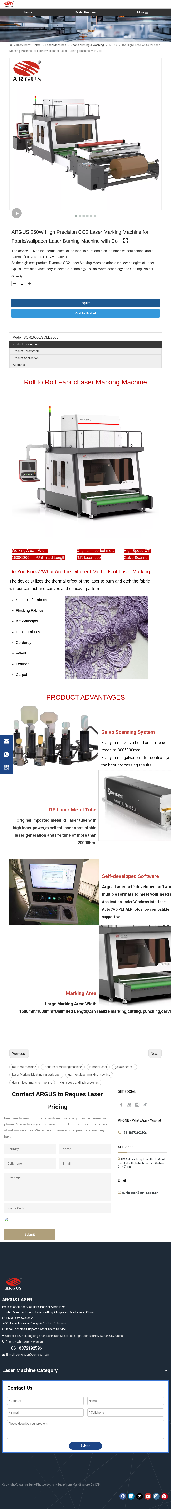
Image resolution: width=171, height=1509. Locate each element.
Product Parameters (26, 351)
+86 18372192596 (25, 1348)
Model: (18, 337)
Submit (30, 1234)
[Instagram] (137, 1104)
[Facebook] (121, 1104)
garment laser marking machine (89, 1074)
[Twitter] (139, 1496)
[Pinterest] (164, 1496)
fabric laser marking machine (63, 1067)
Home (28, 12)
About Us (19, 364)
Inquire (85, 303)
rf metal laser (98, 1067)
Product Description (26, 344)
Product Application (26, 358)
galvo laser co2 (124, 1067)
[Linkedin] (131, 1496)
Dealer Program (85, 12)
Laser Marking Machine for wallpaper (36, 1074)
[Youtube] (129, 1104)
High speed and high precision (79, 1082)
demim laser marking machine (32, 1082)
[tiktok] (145, 1104)
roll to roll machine (24, 1067)
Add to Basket (85, 313)
